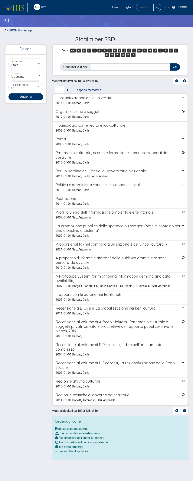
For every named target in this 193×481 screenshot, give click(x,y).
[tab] (59, 90)
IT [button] (165, 7)
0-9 (72, 50)
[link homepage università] (41, 7)
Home (115, 7)
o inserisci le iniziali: (75, 67)
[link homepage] (16, 7)
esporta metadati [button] (88, 90)
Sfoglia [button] (126, 7)
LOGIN (182, 7)
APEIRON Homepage (18, 30)
